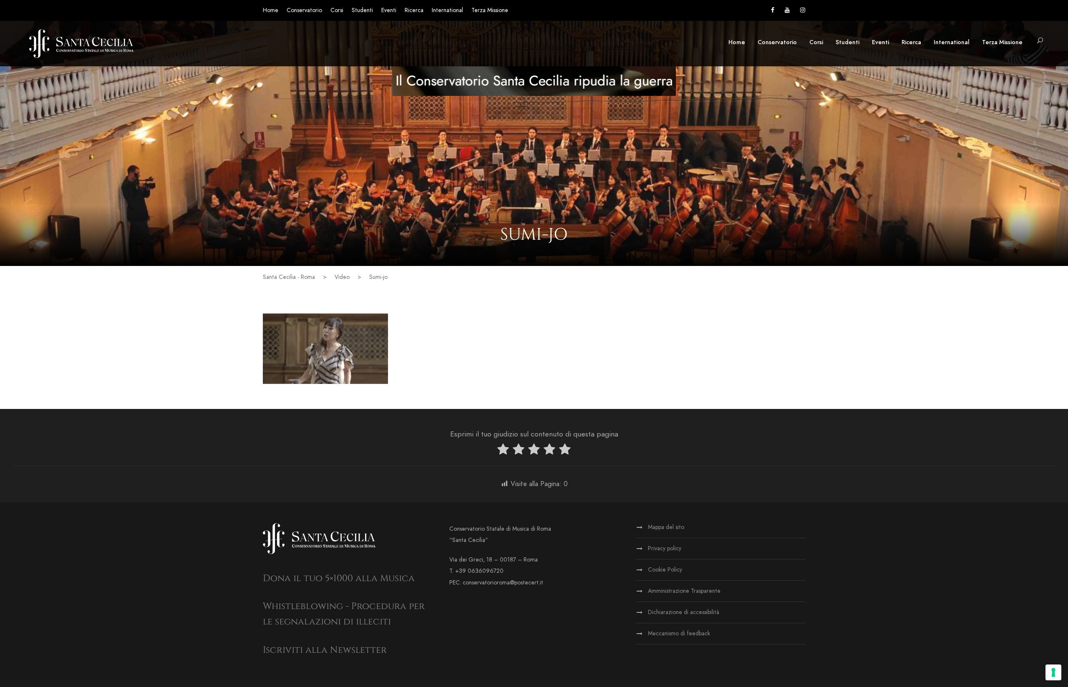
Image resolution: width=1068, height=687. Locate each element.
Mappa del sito (666, 527)
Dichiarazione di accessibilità (683, 612)
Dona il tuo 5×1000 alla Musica (339, 578)
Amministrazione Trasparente (684, 591)
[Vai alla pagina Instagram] (802, 10)
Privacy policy (664, 548)
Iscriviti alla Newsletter (325, 650)
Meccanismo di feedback (679, 633)
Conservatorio (304, 10)
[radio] (503, 451)
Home (270, 10)
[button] (1040, 41)
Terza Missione (489, 10)
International (447, 10)
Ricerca (414, 10)
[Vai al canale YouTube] (787, 10)
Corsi (336, 10)
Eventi (388, 10)
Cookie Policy (665, 570)
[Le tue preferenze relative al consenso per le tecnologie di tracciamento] (1053, 672)
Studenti (362, 10)
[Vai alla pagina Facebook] (772, 10)
